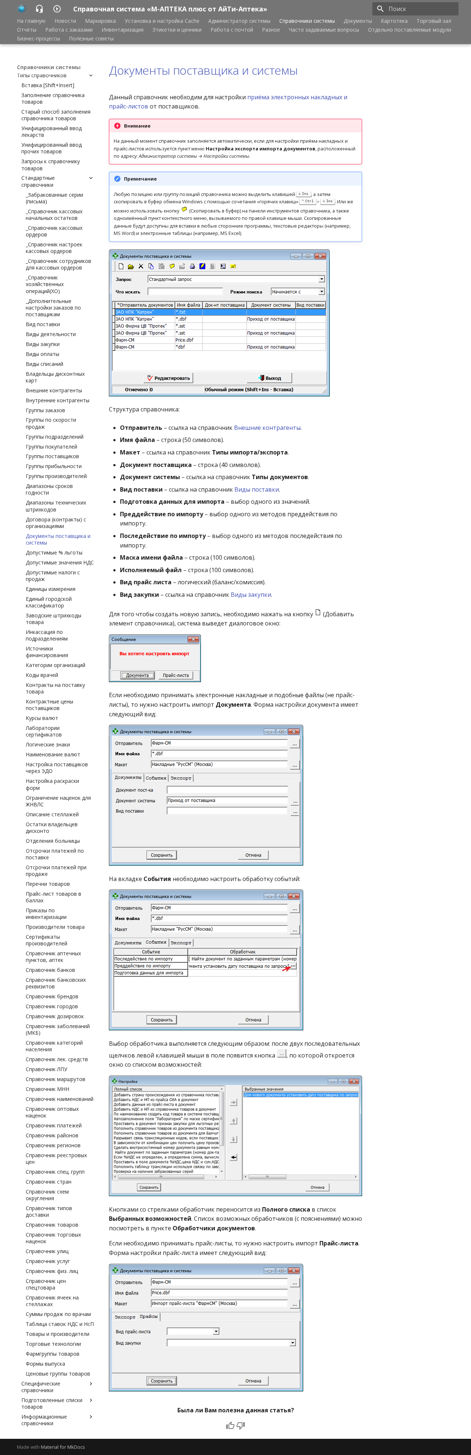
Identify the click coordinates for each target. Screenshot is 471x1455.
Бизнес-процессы (38, 38)
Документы (358, 21)
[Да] (230, 1425)
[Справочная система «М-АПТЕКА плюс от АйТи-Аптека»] (21, 8)
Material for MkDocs (63, 1447)
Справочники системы (307, 21)
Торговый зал (434, 21)
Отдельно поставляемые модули (409, 29)
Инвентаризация (123, 29)
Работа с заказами (69, 29)
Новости (65, 21)
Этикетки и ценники (177, 29)
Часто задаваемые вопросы (324, 29)
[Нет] (240, 1425)
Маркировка (100, 21)
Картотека (394, 21)
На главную (31, 21)
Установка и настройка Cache (162, 21)
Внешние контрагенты (267, 428)
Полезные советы (91, 38)
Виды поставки (256, 489)
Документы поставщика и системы (203, 70)
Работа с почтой (231, 29)
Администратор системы (239, 21)
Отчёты (26, 29)
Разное (271, 29)
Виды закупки (251, 595)
